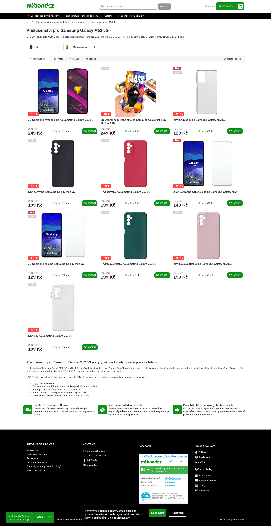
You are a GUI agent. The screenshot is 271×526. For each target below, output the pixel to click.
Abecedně (91, 58)
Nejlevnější (58, 58)
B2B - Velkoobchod (36, 470)
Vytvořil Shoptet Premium (232, 519)
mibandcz (92, 465)
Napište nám (33, 450)
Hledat (164, 6)
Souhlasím (157, 512)
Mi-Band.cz (93, 460)
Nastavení (177, 512)
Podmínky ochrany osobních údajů (44, 466)
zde (127, 517)
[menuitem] (42, 16)
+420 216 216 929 (96, 455)
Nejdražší (74, 58)
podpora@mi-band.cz (98, 451)
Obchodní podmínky (37, 462)
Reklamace (32, 458)
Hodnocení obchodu (37, 454)
